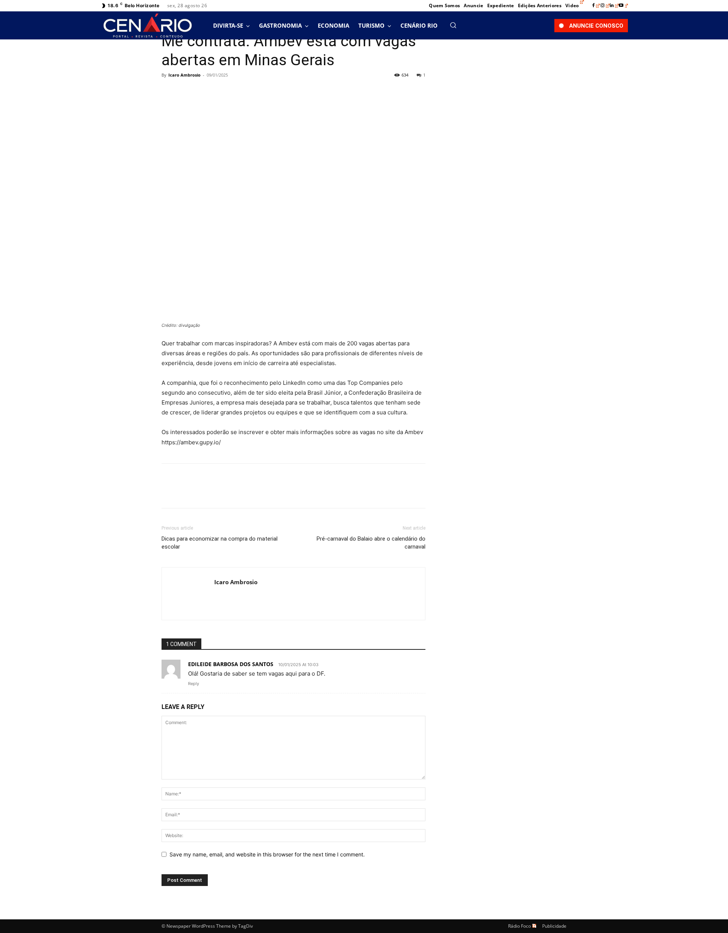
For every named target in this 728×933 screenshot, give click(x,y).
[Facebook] (596, 5)
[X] (186, 92)
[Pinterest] (204, 92)
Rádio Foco (519, 926)
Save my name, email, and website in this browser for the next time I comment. (267, 854)
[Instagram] (605, 5)
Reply (193, 683)
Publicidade (554, 926)
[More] (239, 92)
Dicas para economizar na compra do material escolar (220, 542)
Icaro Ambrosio (184, 75)
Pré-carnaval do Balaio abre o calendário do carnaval (371, 542)
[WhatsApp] (221, 92)
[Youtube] (623, 5)
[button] (453, 25)
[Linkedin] (614, 5)
